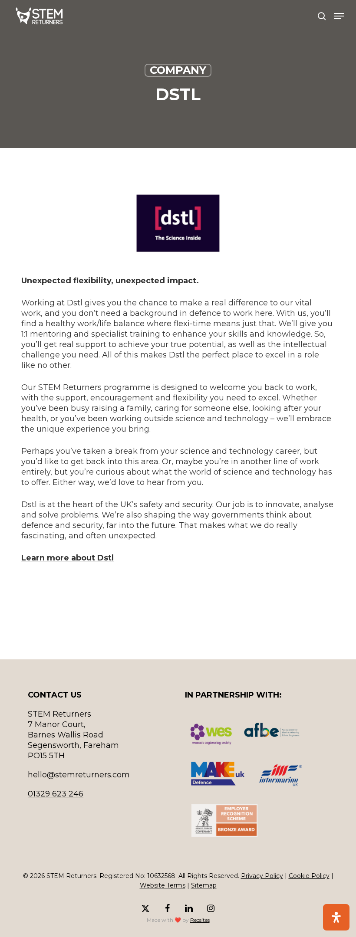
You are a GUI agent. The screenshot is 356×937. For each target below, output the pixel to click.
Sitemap (204, 885)
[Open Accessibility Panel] (336, 917)
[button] (339, 16)
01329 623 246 (55, 794)
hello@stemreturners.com (79, 775)
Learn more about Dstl (67, 558)
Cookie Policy (309, 876)
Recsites (200, 920)
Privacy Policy (262, 876)
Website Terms (162, 885)
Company (178, 70)
